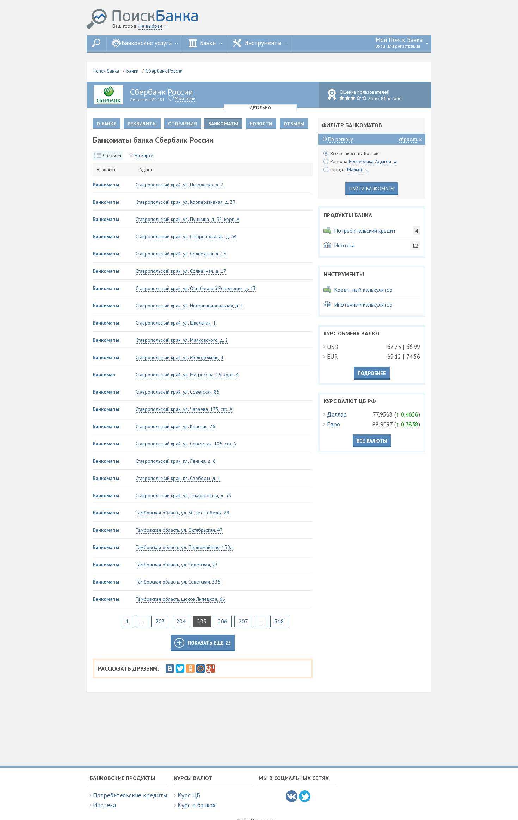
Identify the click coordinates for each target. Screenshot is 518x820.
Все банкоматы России (354, 153)
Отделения (182, 124)
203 (160, 621)
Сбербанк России (164, 71)
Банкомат (104, 374)
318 (279, 621)
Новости (260, 124)
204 (181, 621)
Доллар (337, 414)
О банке (106, 124)
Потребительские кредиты (130, 795)
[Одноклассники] (190, 668)
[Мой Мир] (200, 668)
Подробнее (372, 373)
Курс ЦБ (189, 795)
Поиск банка (106, 71)
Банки (132, 71)
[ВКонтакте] (170, 668)
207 (243, 621)
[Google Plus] (210, 668)
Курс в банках (197, 805)
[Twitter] (180, 668)
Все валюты (372, 441)
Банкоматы (106, 184)
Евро (333, 424)
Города (346, 169)
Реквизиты (142, 124)
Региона (360, 161)
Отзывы (294, 124)
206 (222, 621)
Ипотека (104, 805)
